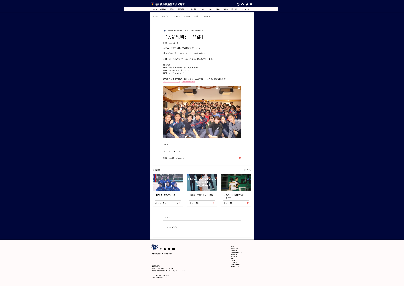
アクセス (234, 261)
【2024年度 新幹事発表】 (166, 195)
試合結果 (177, 16)
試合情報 (187, 16)
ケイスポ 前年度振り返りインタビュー (236, 196)
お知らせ (207, 16)
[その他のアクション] (239, 30)
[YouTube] (250, 4)
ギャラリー (234, 257)
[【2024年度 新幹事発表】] (168, 182)
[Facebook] (242, 4)
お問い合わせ (235, 265)
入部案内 (234, 263)
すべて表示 (247, 170)
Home (233, 247)
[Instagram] (238, 4)
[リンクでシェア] (180, 152)
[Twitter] (246, 4)
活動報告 (197, 16)
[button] (249, 16)
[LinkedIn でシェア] (174, 152)
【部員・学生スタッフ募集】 (201, 195)
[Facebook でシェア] (164, 152)
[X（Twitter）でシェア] (169, 152)
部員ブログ (166, 16)
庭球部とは (234, 249)
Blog (232, 259)
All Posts (155, 16)
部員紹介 (234, 251)
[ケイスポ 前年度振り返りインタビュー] (236, 182)
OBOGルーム (235, 267)
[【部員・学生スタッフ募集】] (202, 182)
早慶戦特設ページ (236, 253)
